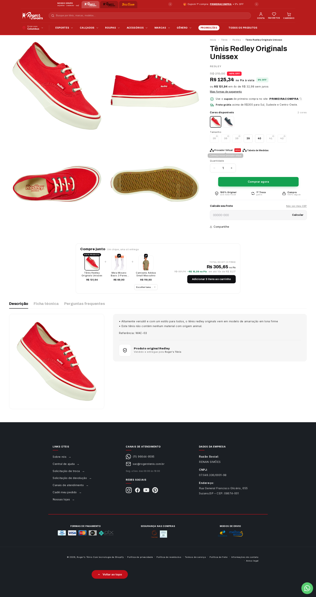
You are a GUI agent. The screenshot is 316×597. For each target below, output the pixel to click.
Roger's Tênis (84, 557)
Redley (236, 40)
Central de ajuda (64, 464)
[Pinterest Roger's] (155, 490)
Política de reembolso (169, 557)
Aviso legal (252, 560)
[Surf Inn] (128, 4)
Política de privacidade (140, 557)
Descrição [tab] (18, 304)
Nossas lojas (61, 499)
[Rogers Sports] (90, 4)
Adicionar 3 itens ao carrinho (211, 279)
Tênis (224, 40)
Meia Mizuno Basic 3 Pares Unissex (119, 274)
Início (213, 40)
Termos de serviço (195, 557)
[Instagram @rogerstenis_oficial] (129, 490)
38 (238, 140)
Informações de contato (245, 557)
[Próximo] (257, 4)
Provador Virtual (223, 150)
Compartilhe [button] (221, 226)
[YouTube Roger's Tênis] (146, 490)
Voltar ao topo (112, 574)
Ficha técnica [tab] (46, 304)
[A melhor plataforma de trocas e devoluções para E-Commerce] (163, 534)
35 (216, 140)
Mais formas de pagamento (226, 91)
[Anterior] (170, 4)
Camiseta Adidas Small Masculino (146, 274)
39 (248, 138)
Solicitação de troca (66, 471)
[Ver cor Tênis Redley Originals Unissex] (228, 122)
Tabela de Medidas (258, 150)
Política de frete (219, 557)
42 (283, 140)
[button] (63, 27)
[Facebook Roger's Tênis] (137, 490)
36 (227, 140)
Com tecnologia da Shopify (108, 557)
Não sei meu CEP (296, 206)
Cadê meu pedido (65, 492)
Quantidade (217, 160)
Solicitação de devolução (70, 478)
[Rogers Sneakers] (109, 4)
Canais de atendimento (68, 485)
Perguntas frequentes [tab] (84, 304)
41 (272, 140)
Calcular (297, 215)
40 (259, 138)
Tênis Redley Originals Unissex (92, 274)
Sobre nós (59, 456)
